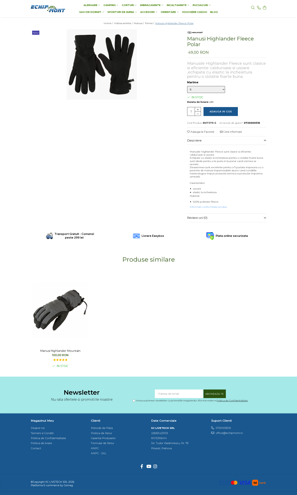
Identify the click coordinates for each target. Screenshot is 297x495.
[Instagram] (155, 467)
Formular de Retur (102, 443)
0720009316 (223, 428)
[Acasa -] (52, 8)
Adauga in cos (221, 111)
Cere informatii (232, 131)
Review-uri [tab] (197, 217)
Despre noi (38, 428)
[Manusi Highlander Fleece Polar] (102, 64)
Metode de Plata (102, 428)
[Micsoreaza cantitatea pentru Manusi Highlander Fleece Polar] (198, 113)
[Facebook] (142, 467)
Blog (214, 12)
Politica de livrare (41, 443)
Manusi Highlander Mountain (60, 350)
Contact (36, 448)
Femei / (150, 23)
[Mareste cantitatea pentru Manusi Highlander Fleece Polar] (198, 109)
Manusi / (139, 23)
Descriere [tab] (194, 140)
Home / (109, 23)
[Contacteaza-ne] (259, 8)
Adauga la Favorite (202, 131)
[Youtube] (149, 467)
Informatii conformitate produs (208, 206)
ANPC (95, 448)
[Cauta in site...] (253, 8)
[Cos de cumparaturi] (264, 8)
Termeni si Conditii (42, 433)
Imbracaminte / (123, 23)
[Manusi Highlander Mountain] (60, 309)
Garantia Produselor (103, 438)
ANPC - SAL (98, 453)
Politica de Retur (101, 433)
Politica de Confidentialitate (232, 400)
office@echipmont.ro (229, 433)
